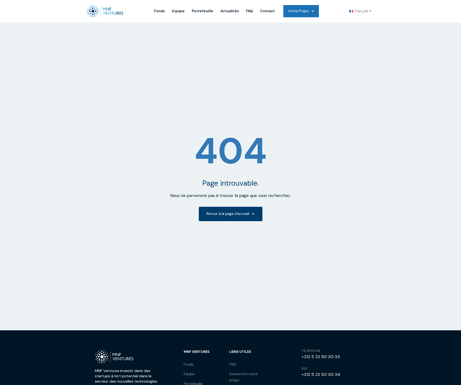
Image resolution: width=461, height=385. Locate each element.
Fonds (159, 11)
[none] (360, 11)
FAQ (249, 11)
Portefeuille (202, 11)
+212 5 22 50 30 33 (321, 357)
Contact (267, 11)
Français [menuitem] (361, 11)
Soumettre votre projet (243, 377)
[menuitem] (360, 11)
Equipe (178, 11)
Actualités (229, 11)
